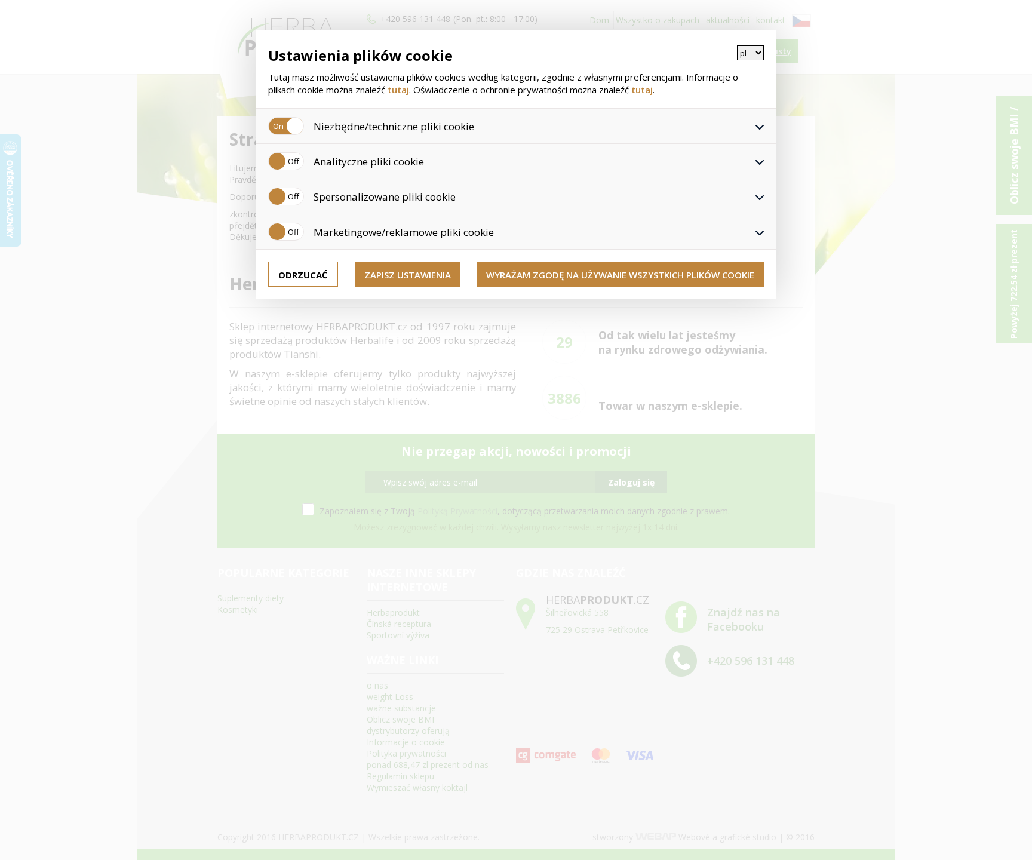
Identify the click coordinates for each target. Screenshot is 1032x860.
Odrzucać (303, 275)
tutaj (398, 90)
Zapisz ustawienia (407, 275)
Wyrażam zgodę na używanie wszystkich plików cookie (620, 275)
